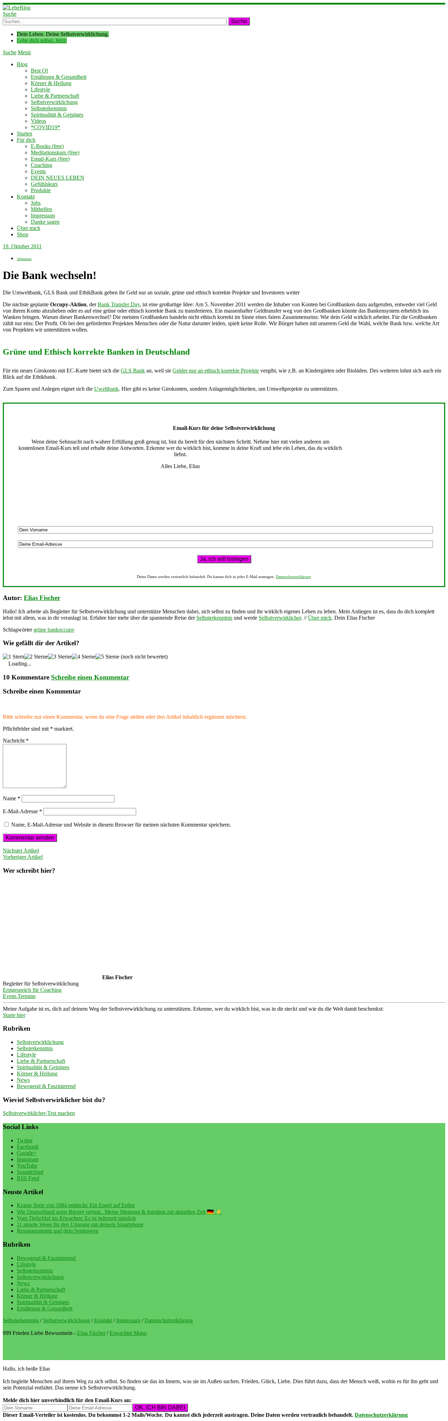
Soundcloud (30, 1172)
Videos (38, 121)
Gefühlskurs (44, 184)
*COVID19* (45, 127)
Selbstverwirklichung (54, 102)
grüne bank (46, 630)
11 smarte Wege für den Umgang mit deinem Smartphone (80, 1224)
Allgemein (24, 259)
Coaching (41, 165)
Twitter (25, 1140)
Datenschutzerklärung (293, 576)
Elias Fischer (42, 597)
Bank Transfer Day (119, 304)
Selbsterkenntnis (49, 108)
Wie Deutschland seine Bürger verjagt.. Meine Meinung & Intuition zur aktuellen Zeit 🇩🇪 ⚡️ (119, 1212)
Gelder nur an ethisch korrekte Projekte (216, 371)
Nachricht (16, 741)
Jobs (36, 203)
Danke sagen (45, 222)
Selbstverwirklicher (280, 618)
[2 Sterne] (36, 657)
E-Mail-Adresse (22, 811)
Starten (24, 134)
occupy (66, 630)
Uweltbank (106, 389)
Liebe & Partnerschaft (55, 96)
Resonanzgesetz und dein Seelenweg (57, 1231)
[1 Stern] (13, 657)
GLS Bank (133, 371)
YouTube (27, 1166)
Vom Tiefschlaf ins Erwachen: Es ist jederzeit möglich (76, 1218)
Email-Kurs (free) (50, 159)
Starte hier (14, 1015)
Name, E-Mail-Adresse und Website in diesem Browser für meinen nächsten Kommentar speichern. (121, 825)
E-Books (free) (47, 146)
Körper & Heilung (51, 83)
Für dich (26, 140)
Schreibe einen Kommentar (90, 677)
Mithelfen (41, 209)
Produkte (41, 190)
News (23, 1080)
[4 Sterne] (84, 657)
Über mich (28, 228)
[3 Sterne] (60, 657)
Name (11, 798)
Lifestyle (40, 89)
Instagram (27, 1159)
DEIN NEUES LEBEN (57, 178)
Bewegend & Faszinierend (46, 1086)
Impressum (43, 215)
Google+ (26, 1153)
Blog (22, 64)
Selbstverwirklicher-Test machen (39, 1113)
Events (38, 171)
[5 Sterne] (107, 657)
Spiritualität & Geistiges (57, 115)
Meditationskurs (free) (55, 152)
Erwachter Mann (128, 1333)
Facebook (27, 1147)
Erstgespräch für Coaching (32, 990)
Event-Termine (19, 996)
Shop (22, 234)
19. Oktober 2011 (22, 246)
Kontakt (26, 197)
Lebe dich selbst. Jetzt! (42, 40)
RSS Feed (28, 1178)
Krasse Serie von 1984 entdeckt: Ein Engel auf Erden (76, 1205)
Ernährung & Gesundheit (58, 77)
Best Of (39, 71)
